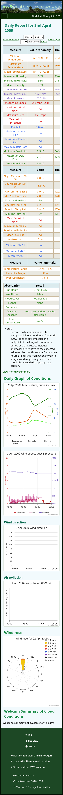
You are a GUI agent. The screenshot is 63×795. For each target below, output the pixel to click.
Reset (44, 41)
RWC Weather (38, 767)
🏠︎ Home (30, 746)
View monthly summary (16, 371)
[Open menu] (4, 16)
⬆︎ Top (28, 735)
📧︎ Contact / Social (23, 775)
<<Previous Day (11, 39)
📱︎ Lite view (31, 740)
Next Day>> (54, 39)
